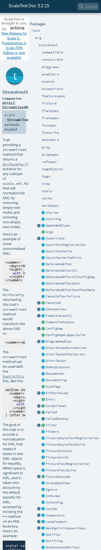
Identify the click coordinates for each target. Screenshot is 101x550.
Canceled (53, 303)
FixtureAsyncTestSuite (65, 444)
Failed (51, 412)
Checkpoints (56, 309)
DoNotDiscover (58, 367)
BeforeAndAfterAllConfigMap (70, 277)
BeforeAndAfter (59, 264)
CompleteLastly (59, 316)
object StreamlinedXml (17, 104)
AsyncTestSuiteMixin (64, 258)
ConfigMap (54, 328)
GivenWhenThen (58, 483)
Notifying (54, 541)
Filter (51, 425)
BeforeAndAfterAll (62, 270)
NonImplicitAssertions (65, 528)
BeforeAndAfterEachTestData (70, 290)
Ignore (51, 489)
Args (49, 232)
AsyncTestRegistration (65, 245)
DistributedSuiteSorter (66, 348)
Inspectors (55, 515)
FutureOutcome (58, 477)
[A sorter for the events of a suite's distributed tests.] (43, 354)
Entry (50, 399)
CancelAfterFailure (63, 296)
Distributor (56, 361)
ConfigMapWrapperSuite (65, 335)
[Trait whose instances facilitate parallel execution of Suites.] (43, 361)
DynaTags (53, 386)
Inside (51, 509)
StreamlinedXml (17, 92)
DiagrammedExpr (59, 341)
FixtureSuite (57, 457)
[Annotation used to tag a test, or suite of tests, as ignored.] (43, 490)
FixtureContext (59, 451)
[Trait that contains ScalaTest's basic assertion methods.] (43, 238)
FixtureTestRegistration (67, 464)
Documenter (55, 374)
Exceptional (56, 406)
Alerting (53, 219)
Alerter (52, 212)
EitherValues (57, 393)
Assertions (55, 238)
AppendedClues (58, 225)
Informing (54, 502)
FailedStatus (57, 419)
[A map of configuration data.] (43, 329)
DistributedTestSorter (65, 354)
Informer (53, 496)
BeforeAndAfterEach (63, 283)
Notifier (53, 535)
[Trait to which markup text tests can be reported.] (43, 374)
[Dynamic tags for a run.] (43, 387)
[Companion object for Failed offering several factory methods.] (39, 412)
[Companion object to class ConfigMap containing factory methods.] (39, 329)
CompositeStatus (60, 322)
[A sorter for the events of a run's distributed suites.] (43, 348)
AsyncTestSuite (59, 251)
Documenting (56, 380)
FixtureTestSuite (61, 470)
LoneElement (56, 522)
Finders (52, 432)
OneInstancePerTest (63, 547)
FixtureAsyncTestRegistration (72, 438)
